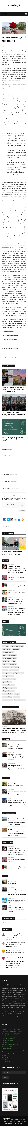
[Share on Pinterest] (10, 358)
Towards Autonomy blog (8, 1037)
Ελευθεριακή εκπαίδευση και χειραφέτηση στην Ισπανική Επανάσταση (16, 944)
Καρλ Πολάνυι (6, 649)
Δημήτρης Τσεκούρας (8, 685)
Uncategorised (23, 46)
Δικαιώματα (16, 649)
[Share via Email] (15, 358)
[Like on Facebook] (5, 358)
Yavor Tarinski (13, 670)
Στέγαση (17, 348)
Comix (13, 661)
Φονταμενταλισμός (8, 652)
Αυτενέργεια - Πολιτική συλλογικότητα (12, 1031)
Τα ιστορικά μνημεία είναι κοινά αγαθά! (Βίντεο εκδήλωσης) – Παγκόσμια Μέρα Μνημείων (16, 746)
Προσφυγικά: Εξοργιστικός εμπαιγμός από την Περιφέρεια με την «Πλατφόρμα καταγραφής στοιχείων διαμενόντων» (13, 389)
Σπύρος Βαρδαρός (7, 700)
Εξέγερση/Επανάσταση (8, 691)
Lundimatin (5, 1057)
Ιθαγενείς (16, 697)
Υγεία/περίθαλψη (7, 697)
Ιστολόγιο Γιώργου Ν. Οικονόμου (10, 1035)
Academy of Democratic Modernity (11, 1053)
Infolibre (4, 1042)
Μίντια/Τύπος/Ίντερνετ (17, 646)
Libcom (4, 1055)
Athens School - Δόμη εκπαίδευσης (11, 1029)
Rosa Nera (11, 348)
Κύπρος (17, 694)
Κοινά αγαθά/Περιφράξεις (9, 658)
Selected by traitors (7, 1046)
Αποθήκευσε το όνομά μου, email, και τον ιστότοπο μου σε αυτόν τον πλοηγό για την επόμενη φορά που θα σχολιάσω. (14, 498)
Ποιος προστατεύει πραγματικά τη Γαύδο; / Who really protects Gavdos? (16, 909)
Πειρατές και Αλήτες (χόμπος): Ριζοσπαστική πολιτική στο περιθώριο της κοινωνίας (16, 601)
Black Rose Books (6, 1048)
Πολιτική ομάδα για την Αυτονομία (11, 1033)
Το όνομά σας (9, 474)
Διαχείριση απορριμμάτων (9, 664)
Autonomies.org (6, 1061)
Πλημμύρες (6, 667)
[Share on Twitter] (8, 358)
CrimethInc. (5, 1059)
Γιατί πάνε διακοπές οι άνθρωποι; (17, 592)
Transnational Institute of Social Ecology (13, 1050)
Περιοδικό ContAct (8, 694)
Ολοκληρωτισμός (7, 688)
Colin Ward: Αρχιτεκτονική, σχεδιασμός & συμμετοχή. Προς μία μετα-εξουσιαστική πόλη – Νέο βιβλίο (14, 438)
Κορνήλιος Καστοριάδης (9, 679)
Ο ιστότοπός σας (10, 488)
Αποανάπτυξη (15, 667)
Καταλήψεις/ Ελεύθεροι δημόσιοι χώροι (13, 673)
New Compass (5, 1052)
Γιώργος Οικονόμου (19, 700)
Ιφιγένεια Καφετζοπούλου (9, 655)
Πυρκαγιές (5, 646)
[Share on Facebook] (3, 358)
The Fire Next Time (7, 1040)
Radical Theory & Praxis (8, 1038)
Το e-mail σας (9, 481)
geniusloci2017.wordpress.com (10, 1044)
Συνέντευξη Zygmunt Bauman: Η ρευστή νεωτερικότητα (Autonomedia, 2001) (17, 793)
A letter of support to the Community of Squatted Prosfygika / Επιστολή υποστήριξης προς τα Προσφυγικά (13, 414)
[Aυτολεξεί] (14, 5)
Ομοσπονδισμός (7, 682)
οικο (15, 688)
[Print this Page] (13, 358)
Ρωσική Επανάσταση (8, 676)
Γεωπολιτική (6, 661)
